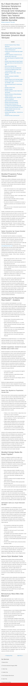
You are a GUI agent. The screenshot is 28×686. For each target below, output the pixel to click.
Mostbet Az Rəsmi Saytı (10, 87)
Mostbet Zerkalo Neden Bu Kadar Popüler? (14, 61)
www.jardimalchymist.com (6, 245)
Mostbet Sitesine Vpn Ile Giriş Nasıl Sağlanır (14, 79)
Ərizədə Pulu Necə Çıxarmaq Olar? (12, 115)
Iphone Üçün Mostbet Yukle (11, 66)
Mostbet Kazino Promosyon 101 (11, 104)
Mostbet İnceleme (9, 89)
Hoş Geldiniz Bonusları (9, 110)
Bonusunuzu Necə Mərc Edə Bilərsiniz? (13, 67)
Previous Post (8, 655)
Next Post (20, 655)
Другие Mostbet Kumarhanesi (11, 100)
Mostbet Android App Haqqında (11, 102)
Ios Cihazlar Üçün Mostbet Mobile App (13, 105)
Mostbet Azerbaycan (5, 22)
